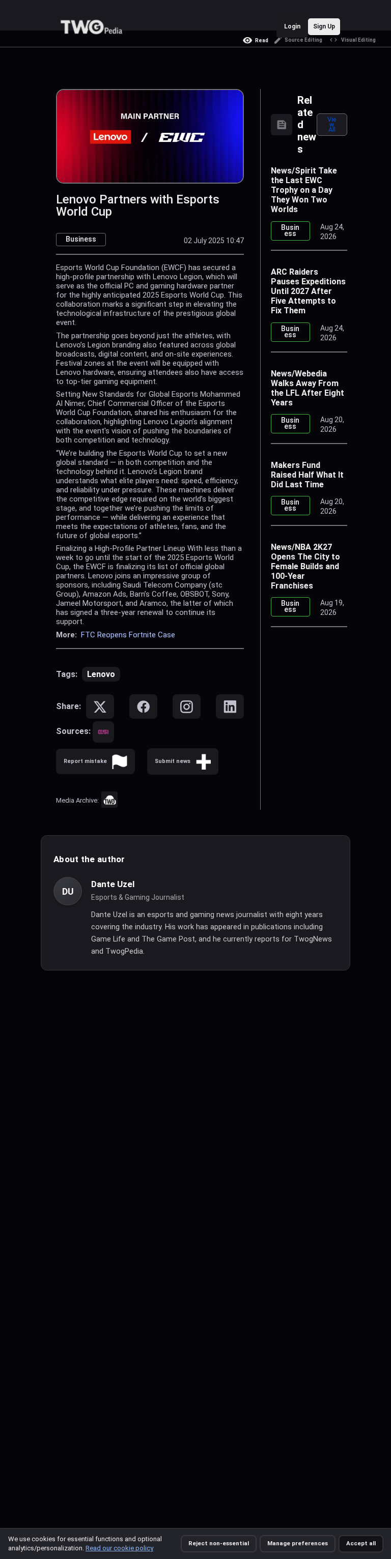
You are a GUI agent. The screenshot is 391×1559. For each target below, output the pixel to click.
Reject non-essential (218, 1543)
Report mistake (85, 761)
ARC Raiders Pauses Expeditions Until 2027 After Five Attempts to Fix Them (308, 291)
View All (332, 124)
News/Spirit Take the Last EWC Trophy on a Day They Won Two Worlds (304, 190)
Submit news (172, 761)
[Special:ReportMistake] (119, 761)
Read (261, 40)
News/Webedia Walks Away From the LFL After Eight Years (307, 388)
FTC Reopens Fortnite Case (128, 634)
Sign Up (324, 26)
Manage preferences (297, 1543)
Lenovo (101, 674)
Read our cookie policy (119, 1548)
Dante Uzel (112, 884)
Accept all (361, 1543)
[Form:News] (203, 761)
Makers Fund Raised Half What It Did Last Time (307, 474)
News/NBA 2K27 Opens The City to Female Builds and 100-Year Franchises (305, 566)
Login (292, 26)
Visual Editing (358, 40)
